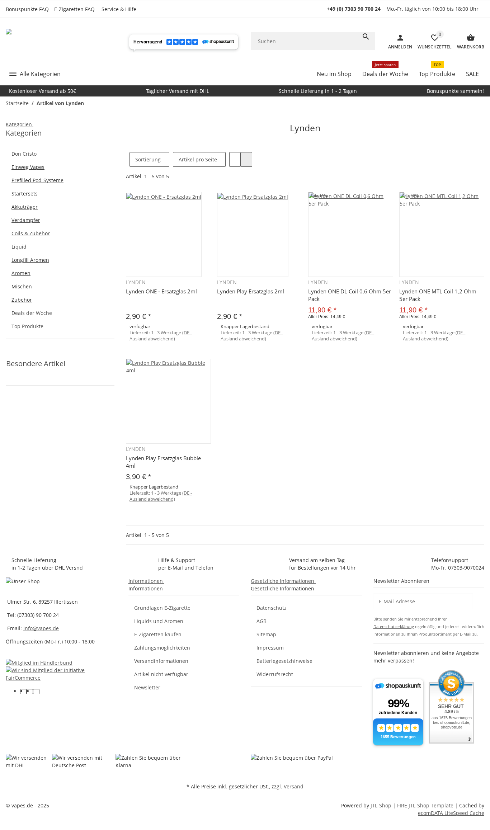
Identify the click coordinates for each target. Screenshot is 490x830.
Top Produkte (27, 326)
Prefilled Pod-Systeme (37, 180)
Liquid (19, 246)
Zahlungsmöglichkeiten (162, 647)
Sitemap (266, 634)
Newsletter (147, 687)
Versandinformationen (161, 660)
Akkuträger (24, 206)
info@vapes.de (41, 628)
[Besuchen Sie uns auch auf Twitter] (30, 691)
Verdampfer (25, 220)
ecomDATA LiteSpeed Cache (451, 813)
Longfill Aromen (30, 259)
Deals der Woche (31, 313)
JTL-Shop (382, 805)
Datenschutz (271, 607)
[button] (121, 9)
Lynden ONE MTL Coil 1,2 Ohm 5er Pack (437, 295)
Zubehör (21, 299)
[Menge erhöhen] (222, 382)
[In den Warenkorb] (259, 399)
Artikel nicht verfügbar (161, 674)
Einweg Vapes (27, 167)
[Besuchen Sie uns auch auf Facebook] (23, 691)
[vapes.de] (61, 41)
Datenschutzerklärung (393, 626)
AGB (261, 621)
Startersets (24, 193)
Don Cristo (24, 153)
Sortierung (148, 159)
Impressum (270, 647)
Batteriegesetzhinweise (284, 660)
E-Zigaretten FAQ (74, 9)
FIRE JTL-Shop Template (425, 805)
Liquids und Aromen (158, 621)
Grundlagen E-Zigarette (162, 607)
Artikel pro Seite (198, 159)
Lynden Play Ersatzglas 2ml (250, 291)
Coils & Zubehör (30, 233)
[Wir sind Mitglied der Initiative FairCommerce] (61, 673)
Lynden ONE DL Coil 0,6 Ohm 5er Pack (349, 295)
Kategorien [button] (19, 124)
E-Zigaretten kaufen (158, 634)
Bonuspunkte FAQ (27, 9)
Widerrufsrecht (274, 674)
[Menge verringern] (131, 351)
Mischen (21, 286)
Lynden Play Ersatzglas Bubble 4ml (163, 461)
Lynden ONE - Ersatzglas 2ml (161, 291)
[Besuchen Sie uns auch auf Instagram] (36, 691)
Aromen (20, 273)
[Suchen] (366, 36)
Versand (293, 786)
